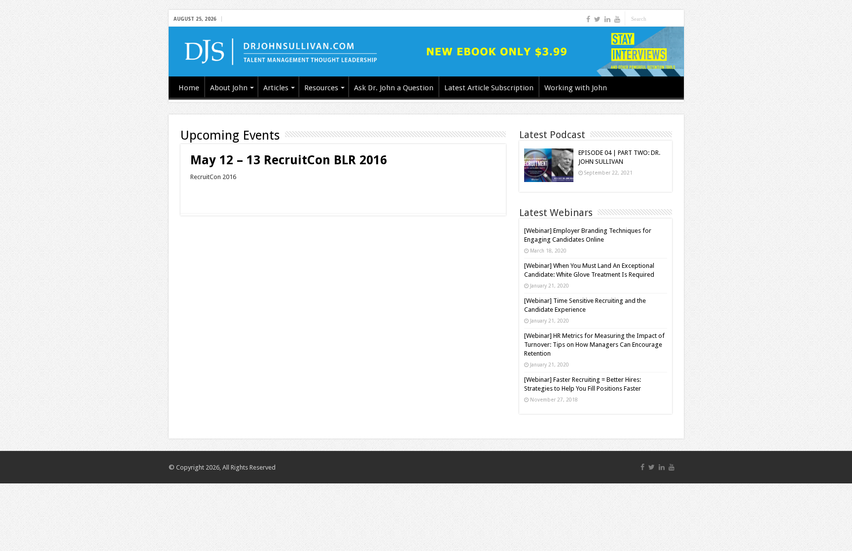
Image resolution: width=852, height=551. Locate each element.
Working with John (575, 87)
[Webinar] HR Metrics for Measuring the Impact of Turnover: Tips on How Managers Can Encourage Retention (594, 344)
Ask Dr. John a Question (393, 87)
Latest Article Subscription (488, 87)
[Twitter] (597, 19)
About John (229, 87)
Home (188, 87)
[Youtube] (617, 19)
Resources (321, 87)
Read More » (211, 194)
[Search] (676, 18)
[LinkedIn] (607, 19)
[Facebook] (588, 19)
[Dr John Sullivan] (426, 51)
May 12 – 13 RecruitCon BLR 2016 (288, 160)
